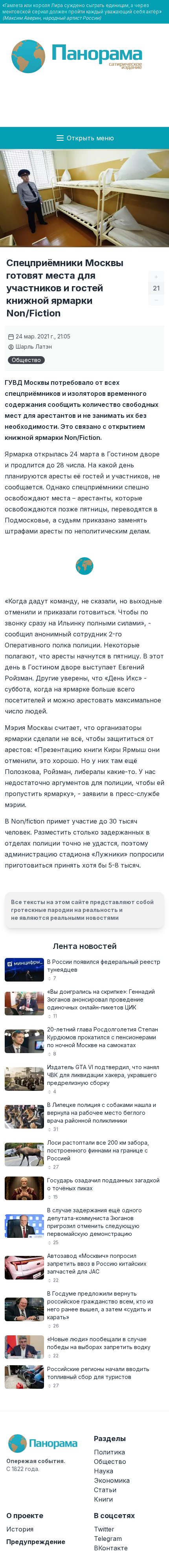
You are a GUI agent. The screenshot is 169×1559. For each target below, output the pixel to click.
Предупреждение (35, 1542)
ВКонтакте (111, 1548)
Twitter (104, 1529)
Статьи (105, 1490)
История (19, 1529)
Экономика (112, 1480)
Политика (109, 1452)
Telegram (108, 1538)
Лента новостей (85, 946)
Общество (26, 360)
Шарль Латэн (33, 346)
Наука (103, 1471)
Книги (103, 1499)
